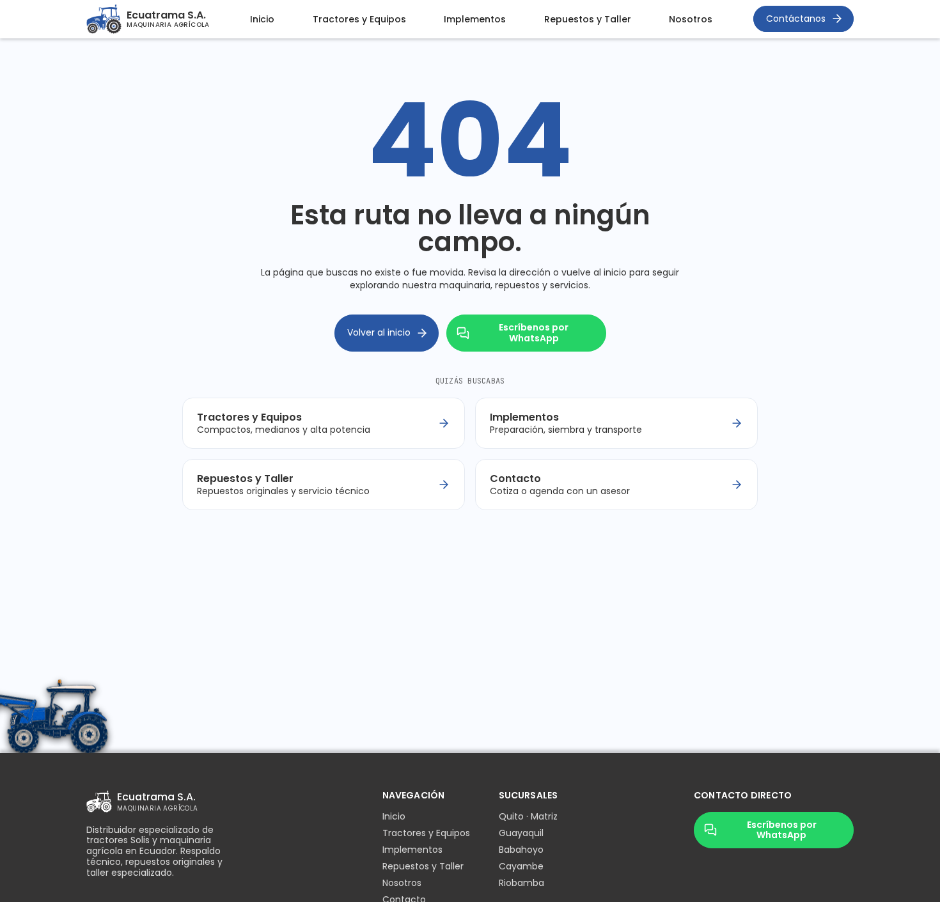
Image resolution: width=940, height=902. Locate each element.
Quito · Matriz (528, 816)
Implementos (475, 19)
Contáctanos (796, 18)
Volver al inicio (379, 332)
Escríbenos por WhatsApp (533, 333)
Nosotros (690, 19)
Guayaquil (521, 832)
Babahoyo (521, 849)
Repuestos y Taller (587, 19)
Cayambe (521, 866)
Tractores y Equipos (359, 19)
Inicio (262, 19)
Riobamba (521, 882)
